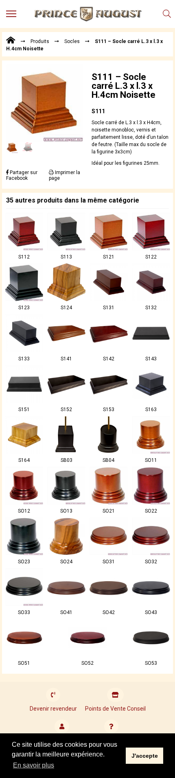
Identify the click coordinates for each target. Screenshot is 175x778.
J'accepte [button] (144, 755)
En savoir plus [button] (33, 765)
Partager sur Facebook (21, 175)
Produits (40, 41)
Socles (72, 41)
